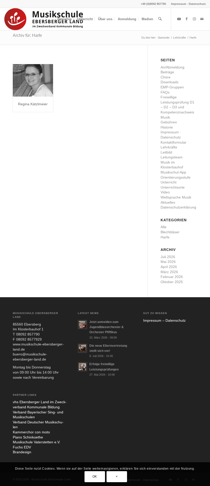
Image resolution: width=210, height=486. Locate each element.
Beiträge (167, 72)
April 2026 (169, 267)
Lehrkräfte (169, 147)
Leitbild (166, 152)
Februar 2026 (172, 277)
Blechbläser (170, 232)
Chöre (166, 77)
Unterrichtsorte (173, 187)
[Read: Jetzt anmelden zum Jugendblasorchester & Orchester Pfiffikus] (82, 324)
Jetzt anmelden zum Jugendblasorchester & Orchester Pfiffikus (106, 327)
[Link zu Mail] (202, 19)
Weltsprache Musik (176, 197)
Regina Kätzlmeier (33, 104)
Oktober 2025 (172, 282)
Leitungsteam (172, 157)
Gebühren (169, 122)
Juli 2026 (168, 257)
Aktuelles (168, 202)
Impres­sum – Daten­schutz (164, 320)
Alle (163, 227)
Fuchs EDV (22, 447)
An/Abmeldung (172, 67)
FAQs (165, 92)
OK (94, 476)
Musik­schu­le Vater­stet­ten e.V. (36, 442)
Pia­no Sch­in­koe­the (28, 437)
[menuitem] (187, 4)
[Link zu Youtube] (179, 19)
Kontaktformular (173, 142)
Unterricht (168, 182)
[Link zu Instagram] (194, 19)
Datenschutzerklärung (178, 207)
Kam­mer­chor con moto (31, 432)
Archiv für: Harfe (27, 35)
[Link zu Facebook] (187, 19)
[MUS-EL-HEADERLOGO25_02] (44, 19)
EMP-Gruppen (172, 87)
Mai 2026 (168, 262)
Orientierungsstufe (176, 177)
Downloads (169, 82)
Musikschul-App (173, 172)
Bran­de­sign (22, 452)
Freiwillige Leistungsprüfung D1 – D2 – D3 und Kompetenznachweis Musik (177, 107)
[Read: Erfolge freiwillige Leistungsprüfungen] (82, 366)
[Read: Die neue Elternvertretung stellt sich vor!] (82, 348)
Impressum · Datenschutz (188, 3)
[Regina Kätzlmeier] (33, 80)
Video (165, 192)
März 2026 (169, 272)
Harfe (165, 237)
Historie (167, 127)
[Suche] (160, 19)
